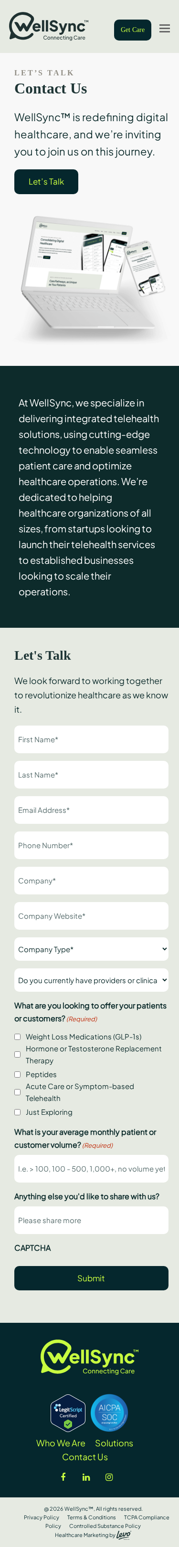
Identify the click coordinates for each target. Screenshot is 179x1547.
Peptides (41, 1074)
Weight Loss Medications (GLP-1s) (83, 1036)
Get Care (133, 29)
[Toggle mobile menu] (164, 28)
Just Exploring (49, 1111)
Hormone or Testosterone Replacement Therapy (94, 1054)
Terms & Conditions (91, 1517)
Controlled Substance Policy (105, 1526)
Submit (91, 1278)
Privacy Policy (41, 1517)
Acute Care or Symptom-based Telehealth (80, 1091)
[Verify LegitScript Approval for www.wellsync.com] (68, 1428)
